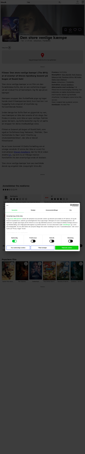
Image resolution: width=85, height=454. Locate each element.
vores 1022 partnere (16, 218)
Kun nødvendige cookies (18, 247)
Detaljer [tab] (33, 210)
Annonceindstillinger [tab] (52, 210)
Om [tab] (70, 210)
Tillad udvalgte (42, 247)
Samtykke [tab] (14, 210)
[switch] (33, 241)
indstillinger (66, 224)
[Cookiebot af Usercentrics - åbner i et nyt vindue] (71, 205)
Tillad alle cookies (67, 247)
